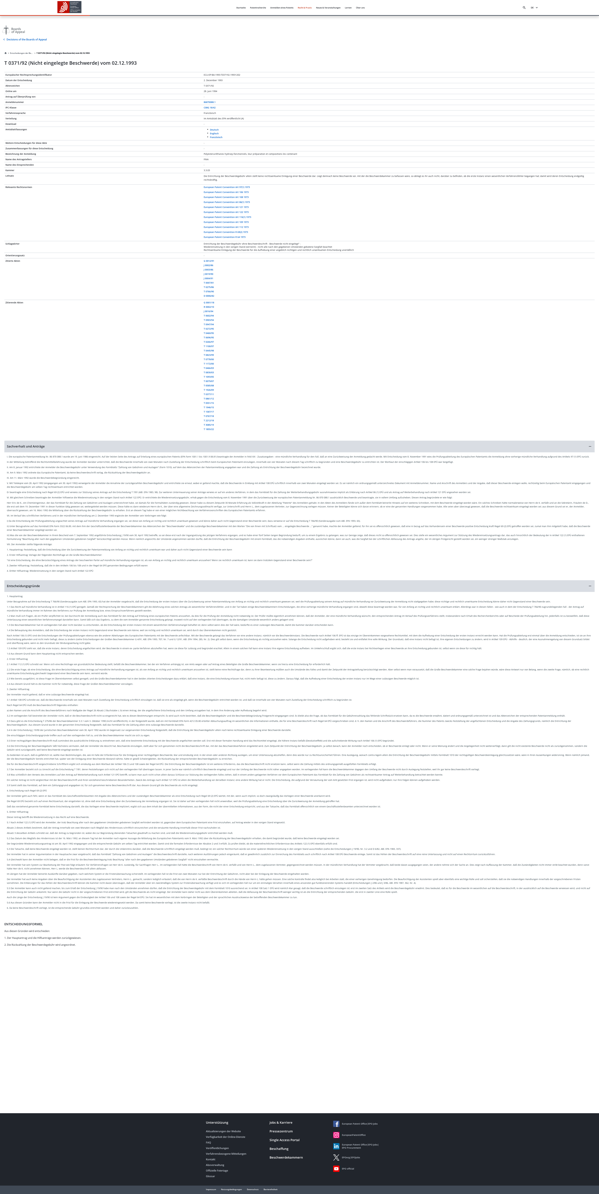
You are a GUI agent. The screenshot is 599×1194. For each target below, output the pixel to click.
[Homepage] (5, 53)
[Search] (524, 7)
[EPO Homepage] (69, 7)
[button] (299, 446)
